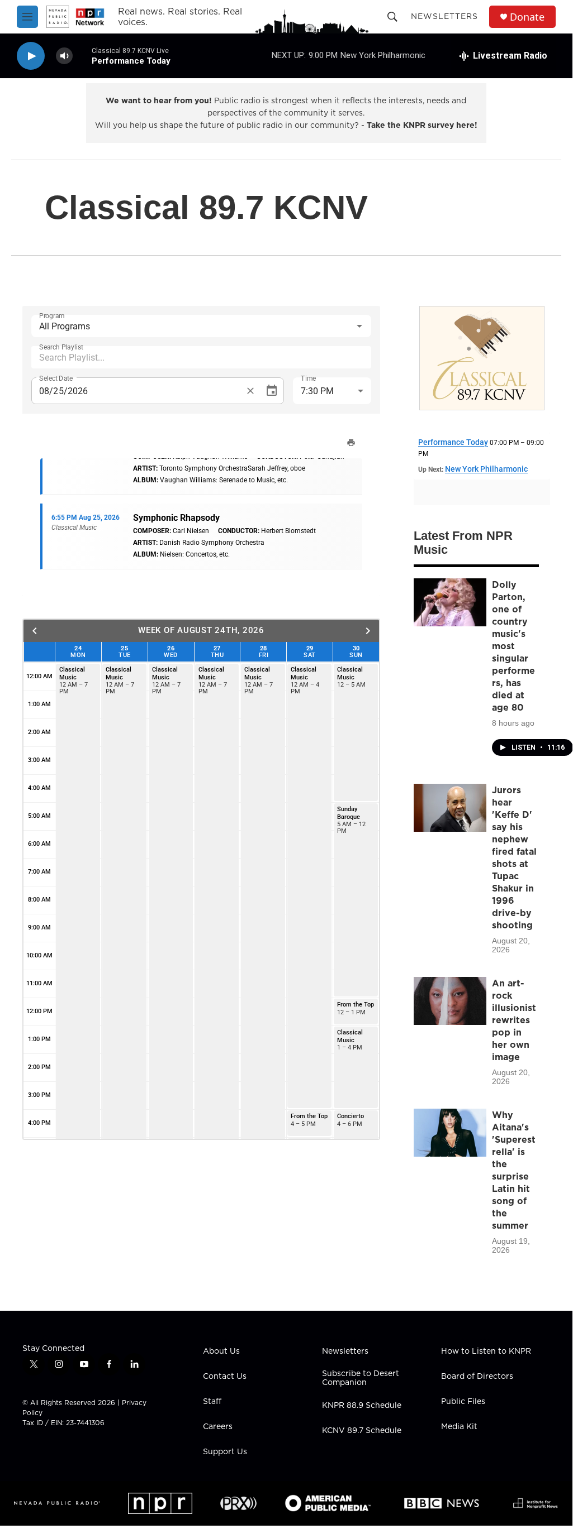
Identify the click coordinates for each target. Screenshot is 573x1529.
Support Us (225, 1451)
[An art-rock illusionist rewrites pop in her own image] (450, 1001)
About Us (221, 1351)
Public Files (463, 1401)
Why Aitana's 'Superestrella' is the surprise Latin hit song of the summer (514, 1170)
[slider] (82, 55)
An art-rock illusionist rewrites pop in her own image (514, 1020)
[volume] (64, 56)
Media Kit (459, 1426)
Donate (527, 17)
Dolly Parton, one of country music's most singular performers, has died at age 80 (513, 645)
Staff (212, 1401)
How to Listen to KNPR (486, 1351)
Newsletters (444, 16)
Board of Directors (477, 1376)
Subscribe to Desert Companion (360, 1378)
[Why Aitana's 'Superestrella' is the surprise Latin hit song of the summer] (450, 1133)
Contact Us (225, 1376)
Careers (218, 1426)
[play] (31, 56)
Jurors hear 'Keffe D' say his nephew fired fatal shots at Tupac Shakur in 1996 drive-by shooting (514, 857)
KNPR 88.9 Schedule (361, 1405)
